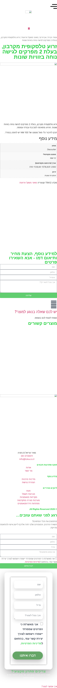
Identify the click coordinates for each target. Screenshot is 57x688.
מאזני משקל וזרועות (30, 37)
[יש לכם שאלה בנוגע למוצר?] (53, 304)
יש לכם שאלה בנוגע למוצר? (36, 311)
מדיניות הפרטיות (32, 562)
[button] (2, 354)
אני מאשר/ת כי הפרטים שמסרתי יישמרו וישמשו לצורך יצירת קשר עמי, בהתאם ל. (28, 634)
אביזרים (43, 37)
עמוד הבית (52, 37)
